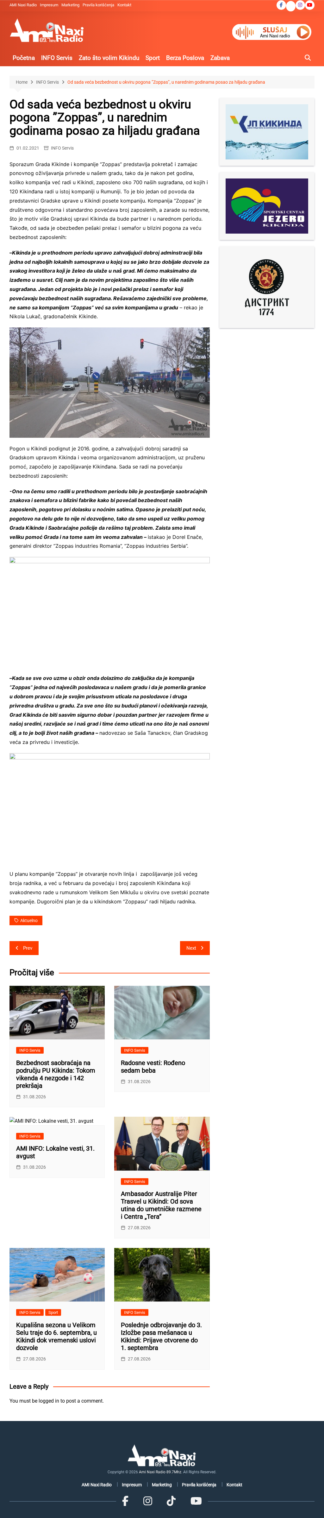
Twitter (291, 6)
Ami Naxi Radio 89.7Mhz (160, 1472)
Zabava (220, 57)
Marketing (70, 5)
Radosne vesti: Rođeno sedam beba (153, 1066)
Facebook (281, 5)
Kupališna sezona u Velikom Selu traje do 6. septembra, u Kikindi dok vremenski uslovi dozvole (56, 1336)
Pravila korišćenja (98, 5)
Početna (24, 57)
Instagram (300, 5)
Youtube (310, 5)
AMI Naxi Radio (23, 5)
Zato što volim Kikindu (109, 57)
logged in (49, 1401)
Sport (153, 57)
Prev (27, 948)
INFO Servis (56, 57)
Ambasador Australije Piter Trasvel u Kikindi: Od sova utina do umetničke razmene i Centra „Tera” (161, 1205)
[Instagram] (147, 1501)
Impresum (49, 5)
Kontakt (124, 5)
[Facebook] (125, 1501)
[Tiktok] (171, 1501)
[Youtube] (196, 1501)
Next (191, 948)
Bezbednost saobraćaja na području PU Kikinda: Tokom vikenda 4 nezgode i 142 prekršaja (55, 1074)
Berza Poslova (185, 57)
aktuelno (29, 920)
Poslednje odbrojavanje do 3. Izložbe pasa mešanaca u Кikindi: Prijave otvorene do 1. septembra (161, 1336)
